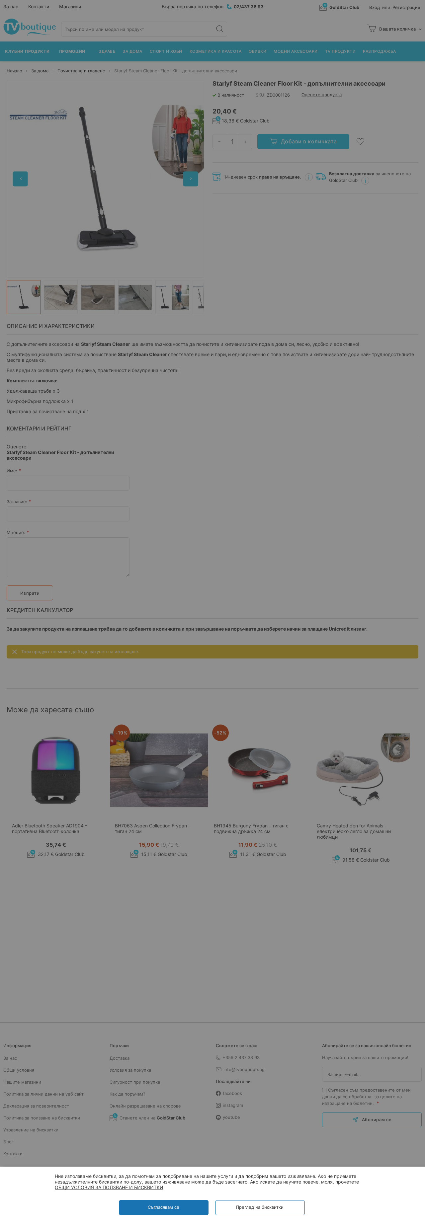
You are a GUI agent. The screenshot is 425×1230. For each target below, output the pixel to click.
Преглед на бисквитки (260, 1207)
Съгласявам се (163, 1207)
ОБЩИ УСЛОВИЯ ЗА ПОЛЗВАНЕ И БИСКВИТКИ (109, 1187)
